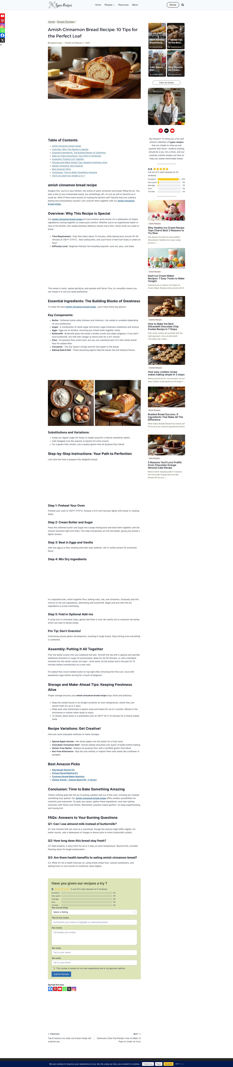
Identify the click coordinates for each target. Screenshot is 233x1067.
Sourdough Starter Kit (63, 770)
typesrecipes (56, 43)
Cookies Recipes (155, 320)
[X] (69, 989)
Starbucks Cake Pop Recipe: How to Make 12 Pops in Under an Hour (119, 1038)
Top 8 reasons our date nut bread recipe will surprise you (69, 1038)
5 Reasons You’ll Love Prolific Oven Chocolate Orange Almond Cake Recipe (165, 465)
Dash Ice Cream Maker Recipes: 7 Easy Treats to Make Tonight (166, 278)
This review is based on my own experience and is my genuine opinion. (91, 968)
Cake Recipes (154, 458)
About (135, 5)
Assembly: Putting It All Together (68, 159)
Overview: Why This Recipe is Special (70, 149)
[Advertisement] (94, 120)
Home (98, 5)
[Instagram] (74, 989)
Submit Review (61, 974)
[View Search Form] (182, 5)
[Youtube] (60, 989)
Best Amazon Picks (61, 169)
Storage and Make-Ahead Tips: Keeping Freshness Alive (79, 162)
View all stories (166, 82)
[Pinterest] (55, 989)
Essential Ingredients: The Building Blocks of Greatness (79, 152)
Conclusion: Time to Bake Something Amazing (74, 172)
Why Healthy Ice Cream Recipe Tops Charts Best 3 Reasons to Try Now (166, 230)
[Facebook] (50, 989)
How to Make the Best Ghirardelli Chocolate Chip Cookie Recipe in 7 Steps (163, 327)
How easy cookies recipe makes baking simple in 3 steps (166, 373)
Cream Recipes (155, 224)
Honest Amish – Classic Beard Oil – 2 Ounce (74, 780)
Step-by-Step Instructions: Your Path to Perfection (76, 156)
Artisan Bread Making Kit (65, 773)
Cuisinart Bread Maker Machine (68, 776)
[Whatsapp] (64, 989)
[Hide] (1, 45)
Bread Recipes (154, 410)
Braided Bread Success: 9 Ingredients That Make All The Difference (165, 417)
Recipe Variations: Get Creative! (67, 166)
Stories (173, 5)
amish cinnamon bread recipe (66, 146)
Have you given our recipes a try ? (68, 175)
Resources (123, 5)
